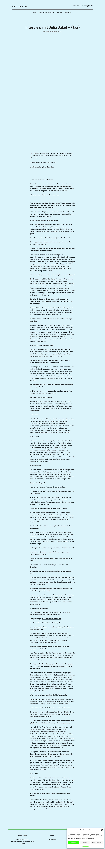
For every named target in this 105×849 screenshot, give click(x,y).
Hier (31, 162)
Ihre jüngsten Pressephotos (51, 619)
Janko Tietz (50, 153)
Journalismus (52, 839)
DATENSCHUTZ (85, 845)
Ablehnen (85, 842)
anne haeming (19, 6)
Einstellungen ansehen (97, 842)
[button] (102, 830)
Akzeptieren (73, 842)
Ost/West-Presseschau (18, 841)
